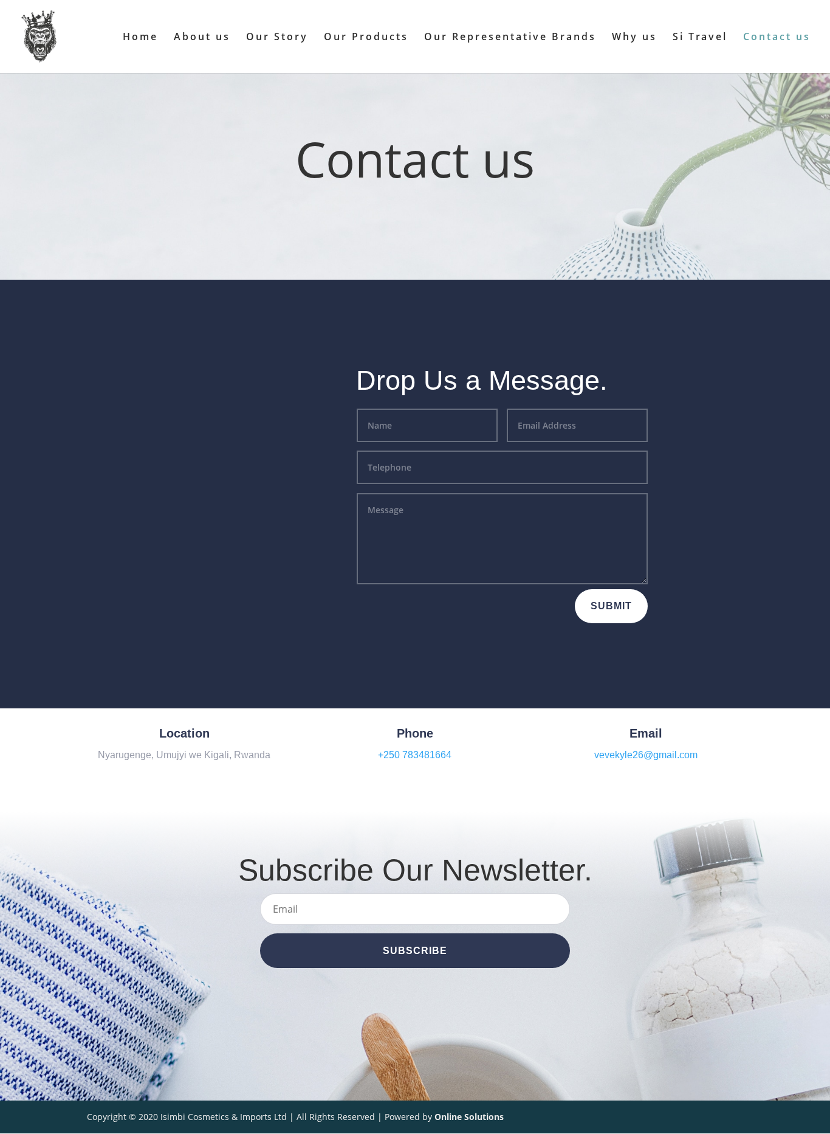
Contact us (777, 37)
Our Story (277, 37)
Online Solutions (469, 1116)
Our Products (366, 37)
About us (202, 37)
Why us (634, 37)
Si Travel (700, 37)
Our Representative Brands (510, 37)
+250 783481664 (414, 755)
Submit (611, 606)
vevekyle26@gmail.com (646, 755)
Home (140, 37)
